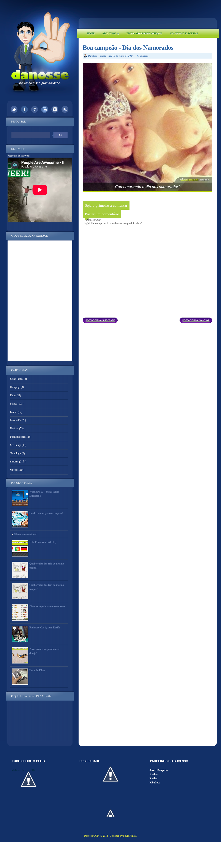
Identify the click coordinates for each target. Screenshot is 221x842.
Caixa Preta (16, 378)
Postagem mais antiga (195, 320)
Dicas (13, 395)
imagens (144, 55)
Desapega (15, 387)
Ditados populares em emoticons (47, 606)
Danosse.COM (91, 835)
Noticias (14, 428)
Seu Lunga (15, 445)
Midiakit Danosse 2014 (23, 770)
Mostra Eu (15, 420)
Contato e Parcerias (184, 33)
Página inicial (148, 319)
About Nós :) (110, 33)
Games (13, 412)
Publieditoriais (17, 436)
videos (13, 469)
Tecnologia (15, 453)
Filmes (13, 403)
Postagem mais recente (100, 320)
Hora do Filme (37, 670)
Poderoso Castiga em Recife (44, 627)
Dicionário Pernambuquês (144, 33)
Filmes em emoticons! (25, 534)
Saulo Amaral (130, 835)
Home (91, 33)
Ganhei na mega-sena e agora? (46, 513)
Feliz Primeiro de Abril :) (42, 542)
